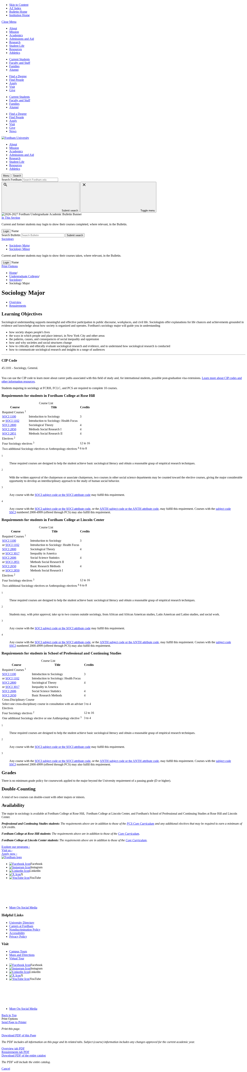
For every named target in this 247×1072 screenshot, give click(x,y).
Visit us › (7, 850)
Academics (16, 35)
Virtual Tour (16, 958)
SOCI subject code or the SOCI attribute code (63, 494)
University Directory (21, 922)
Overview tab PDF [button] (13, 1048)
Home (13, 272)
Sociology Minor (19, 249)
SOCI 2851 (9, 433)
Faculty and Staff (19, 62)
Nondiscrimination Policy (24, 929)
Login (6, 231)
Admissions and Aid (21, 38)
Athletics (14, 52)
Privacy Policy (18, 936)
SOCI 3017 (12, 553)
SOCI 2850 (9, 429)
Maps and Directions (22, 955)
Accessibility (17, 933)
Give (12, 90)
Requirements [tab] (17, 305)
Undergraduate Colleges (24, 276)
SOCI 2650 (9, 566)
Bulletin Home (18, 11)
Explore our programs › (16, 846)
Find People (16, 79)
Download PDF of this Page (19, 1035)
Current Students (19, 59)
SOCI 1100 (9, 416)
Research (14, 42)
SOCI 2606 (9, 557)
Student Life (16, 45)
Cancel (6, 1068)
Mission (14, 31)
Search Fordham (12, 179)
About (13, 28)
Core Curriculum (128, 833)
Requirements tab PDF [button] (15, 1052)
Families (14, 66)
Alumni (14, 69)
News (12, 131)
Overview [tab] (15, 302)
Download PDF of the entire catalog (24, 1055)
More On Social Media (23, 907)
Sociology (8, 239)
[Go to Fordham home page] (12, 857)
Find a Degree (18, 76)
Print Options (10, 266)
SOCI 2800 (9, 425)
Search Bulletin (11, 235)
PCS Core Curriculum (140, 823)
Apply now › (9, 853)
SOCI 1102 (12, 420)
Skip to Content (18, 4)
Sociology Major (19, 245)
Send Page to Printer (14, 1022)
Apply (13, 83)
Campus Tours (18, 951)
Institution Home (19, 15)
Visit (12, 86)
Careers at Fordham (21, 926)
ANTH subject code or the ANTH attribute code (129, 508)
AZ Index (15, 8)
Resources (15, 49)
